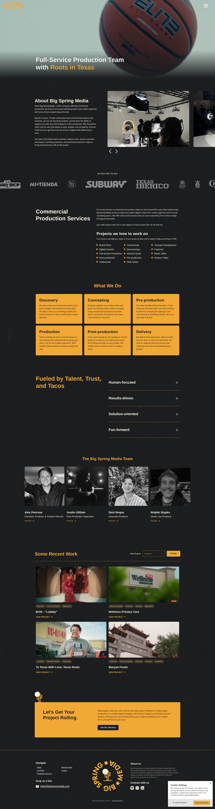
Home (39, 767)
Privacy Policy (117, 801)
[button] (206, 5)
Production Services (44, 774)
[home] (13, 5)
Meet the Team (66, 767)
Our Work (40, 770)
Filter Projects (135, 554)
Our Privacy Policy (192, 795)
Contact (64, 770)
